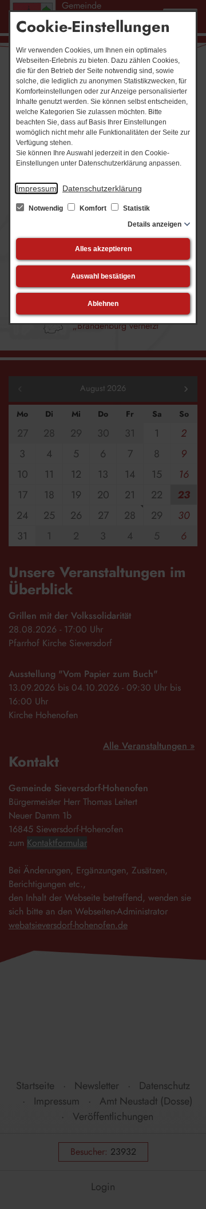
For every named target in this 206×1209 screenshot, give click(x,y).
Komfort (93, 208)
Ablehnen (103, 304)
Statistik (135, 208)
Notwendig (46, 208)
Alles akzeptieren (103, 249)
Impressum (36, 188)
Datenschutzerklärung (102, 188)
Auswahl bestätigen (103, 276)
